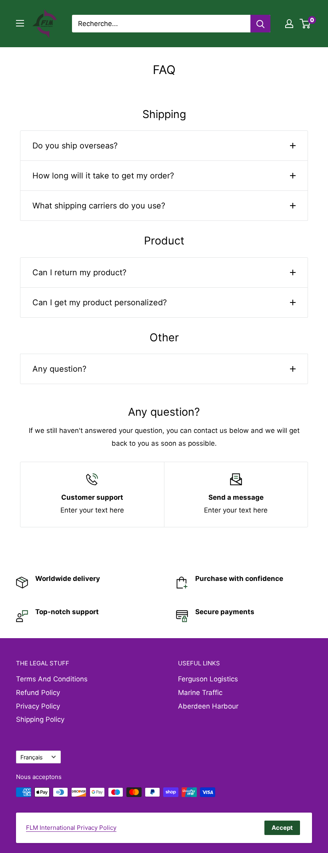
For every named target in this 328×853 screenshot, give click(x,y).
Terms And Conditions (52, 679)
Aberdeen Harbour (208, 706)
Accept (282, 827)
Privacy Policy (38, 706)
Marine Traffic (200, 693)
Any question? (59, 369)
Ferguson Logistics (208, 679)
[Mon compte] (289, 23)
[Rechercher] (260, 23)
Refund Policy (38, 693)
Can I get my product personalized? (99, 302)
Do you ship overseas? (75, 145)
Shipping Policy (40, 719)
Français (31, 757)
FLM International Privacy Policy (71, 827)
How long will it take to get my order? (103, 175)
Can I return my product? (79, 272)
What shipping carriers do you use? (98, 205)
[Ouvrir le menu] (20, 23)
